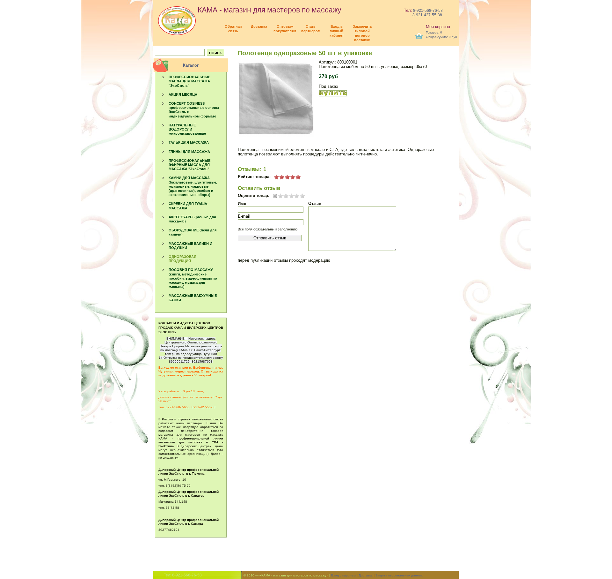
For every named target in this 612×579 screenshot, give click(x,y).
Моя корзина (438, 26)
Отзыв (314, 203)
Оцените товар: (253, 195)
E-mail (244, 216)
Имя (242, 203)
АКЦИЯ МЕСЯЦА (183, 94)
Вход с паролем (343, 575)
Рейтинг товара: (254, 177)
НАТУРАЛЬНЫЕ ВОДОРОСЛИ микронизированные (187, 129)
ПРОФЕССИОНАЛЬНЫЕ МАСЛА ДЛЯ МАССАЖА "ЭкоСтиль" (189, 81)
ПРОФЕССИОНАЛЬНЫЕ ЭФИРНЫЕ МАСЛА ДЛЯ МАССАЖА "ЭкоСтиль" (189, 165)
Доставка (366, 575)
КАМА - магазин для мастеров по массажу (268, 10)
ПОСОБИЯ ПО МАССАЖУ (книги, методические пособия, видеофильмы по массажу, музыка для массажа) (193, 278)
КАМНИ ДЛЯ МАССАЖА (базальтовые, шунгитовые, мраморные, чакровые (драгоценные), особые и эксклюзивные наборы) (193, 186)
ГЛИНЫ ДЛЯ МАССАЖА (189, 152)
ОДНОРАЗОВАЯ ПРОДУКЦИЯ (182, 259)
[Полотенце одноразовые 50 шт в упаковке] (276, 98)
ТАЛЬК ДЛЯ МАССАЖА (189, 142)
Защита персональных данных (399, 575)
